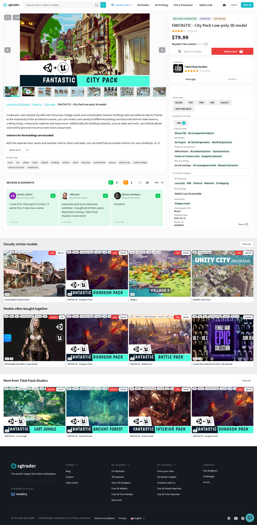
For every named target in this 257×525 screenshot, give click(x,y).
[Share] (239, 90)
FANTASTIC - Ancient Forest (79, 436)
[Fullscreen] (7, 17)
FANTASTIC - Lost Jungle (16, 436)
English (136, 518)
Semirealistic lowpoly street (17, 299)
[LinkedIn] (229, 518)
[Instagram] (243, 518)
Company (70, 465)
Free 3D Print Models (122, 494)
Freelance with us (166, 482)
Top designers (210, 470)
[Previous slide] (7, 50)
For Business (118, 471)
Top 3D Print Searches (168, 494)
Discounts (117, 500)
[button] (97, 5)
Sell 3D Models (164, 465)
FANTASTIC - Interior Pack (141, 436)
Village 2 (133, 299)
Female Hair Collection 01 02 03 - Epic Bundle (212, 364)
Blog (68, 471)
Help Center (72, 482)
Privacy (122, 518)
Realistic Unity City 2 (202, 299)
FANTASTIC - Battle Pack (141, 364)
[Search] (103, 5)
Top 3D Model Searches (169, 488)
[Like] (184, 90)
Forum (206, 482)
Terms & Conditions (104, 518)
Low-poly (180, 183)
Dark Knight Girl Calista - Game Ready (21, 364)
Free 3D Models (119, 488)
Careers (70, 476)
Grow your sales (165, 471)
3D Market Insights (166, 476)
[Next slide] (162, 50)
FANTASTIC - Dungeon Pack (205, 436)
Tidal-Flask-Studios (195, 66)
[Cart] (224, 5)
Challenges (209, 476)
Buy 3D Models (119, 465)
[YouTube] (236, 518)
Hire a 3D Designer (121, 482)
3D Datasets (118, 476)
